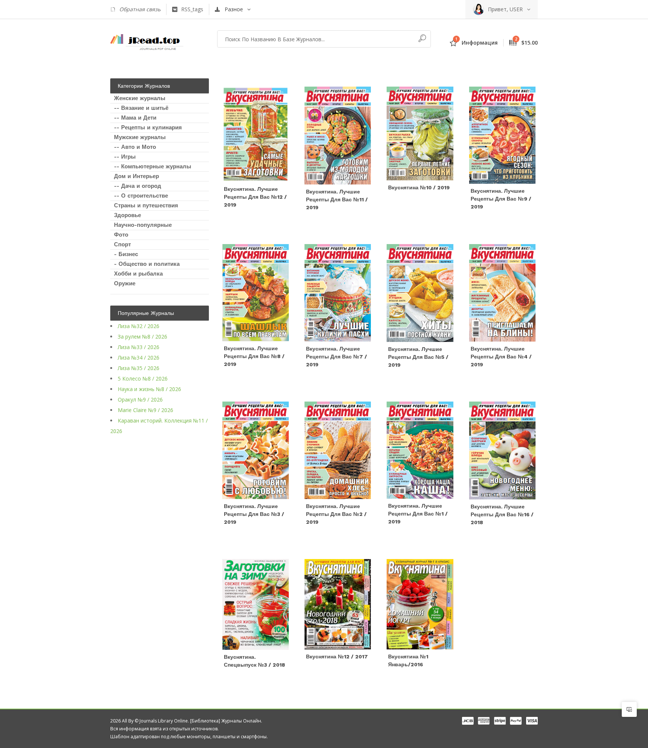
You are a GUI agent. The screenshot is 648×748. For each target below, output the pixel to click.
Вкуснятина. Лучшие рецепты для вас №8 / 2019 (254, 356)
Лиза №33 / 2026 (138, 347)
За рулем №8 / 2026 (142, 336)
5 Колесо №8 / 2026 (143, 378)
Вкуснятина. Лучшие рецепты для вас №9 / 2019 (501, 199)
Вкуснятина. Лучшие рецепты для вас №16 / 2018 (502, 514)
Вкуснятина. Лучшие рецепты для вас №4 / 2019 (501, 356)
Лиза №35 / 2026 (138, 368)
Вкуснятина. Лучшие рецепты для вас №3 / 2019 (254, 514)
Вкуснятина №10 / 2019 (419, 187)
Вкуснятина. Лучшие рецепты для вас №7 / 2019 (336, 356)
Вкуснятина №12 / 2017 (337, 657)
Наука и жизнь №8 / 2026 (149, 389)
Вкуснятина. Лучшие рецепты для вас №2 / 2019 (336, 514)
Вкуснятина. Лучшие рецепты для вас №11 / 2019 (337, 199)
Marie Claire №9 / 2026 (145, 410)
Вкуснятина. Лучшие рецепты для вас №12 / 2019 (255, 197)
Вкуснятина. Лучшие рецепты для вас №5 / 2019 (418, 357)
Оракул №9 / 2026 (140, 399)
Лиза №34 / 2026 (138, 357)
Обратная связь (139, 9)
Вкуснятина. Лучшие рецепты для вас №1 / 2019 (418, 514)
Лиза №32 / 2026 (138, 326)
